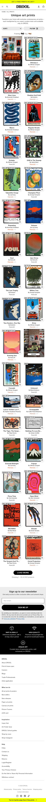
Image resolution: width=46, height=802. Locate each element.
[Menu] (2, 6)
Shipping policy (37, 789)
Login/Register (7, 762)
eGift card (5, 713)
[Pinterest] (21, 796)
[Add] (42, 59)
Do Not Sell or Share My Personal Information (17, 773)
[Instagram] (17, 796)
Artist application (7, 681)
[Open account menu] (38, 6)
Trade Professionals (8, 677)
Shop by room (6, 734)
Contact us (5, 751)
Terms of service (27, 789)
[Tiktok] (28, 796)
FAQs (3, 748)
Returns (4, 759)
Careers (4, 670)
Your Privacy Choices (9, 770)
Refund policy (8, 789)
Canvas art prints (7, 705)
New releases (6, 698)
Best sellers (6, 695)
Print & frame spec (8, 666)
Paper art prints (7, 702)
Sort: (5, 28)
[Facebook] (25, 796)
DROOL (25, 786)
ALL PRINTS (10, 12)
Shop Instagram (7, 738)
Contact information (23, 792)
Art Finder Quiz (7, 727)
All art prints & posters (9, 691)
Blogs (3, 673)
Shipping (5, 755)
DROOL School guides (9, 730)
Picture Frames (7, 709)
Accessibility (6, 766)
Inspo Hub (5, 723)
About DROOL (6, 662)
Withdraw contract (8, 777)
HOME (4, 12)
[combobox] (7, 6)
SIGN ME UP (23, 607)
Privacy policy (17, 789)
